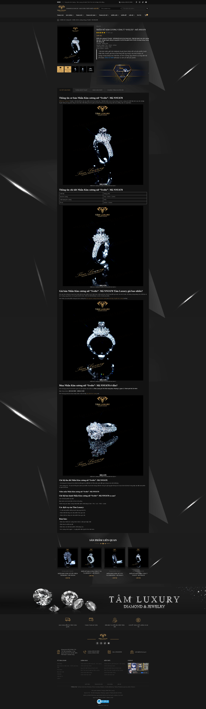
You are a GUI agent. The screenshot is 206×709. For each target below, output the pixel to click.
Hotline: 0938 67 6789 (93, 653)
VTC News (59, 669)
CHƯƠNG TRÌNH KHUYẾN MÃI (115, 90)
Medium (102, 687)
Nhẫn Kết (124, 15)
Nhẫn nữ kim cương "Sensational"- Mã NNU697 (138, 574)
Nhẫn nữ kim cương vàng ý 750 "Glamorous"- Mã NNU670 (68, 572)
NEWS (59, 2)
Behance (111, 687)
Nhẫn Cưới (114, 15)
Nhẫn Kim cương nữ (64, 101)
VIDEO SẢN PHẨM (97, 90)
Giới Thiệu (59, 663)
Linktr (128, 687)
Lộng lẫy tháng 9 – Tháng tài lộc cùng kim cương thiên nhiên (80, 2)
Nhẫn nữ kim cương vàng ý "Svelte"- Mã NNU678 (115, 574)
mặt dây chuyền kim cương (116, 298)
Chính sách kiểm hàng (86, 672)
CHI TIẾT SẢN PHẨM (64, 90)
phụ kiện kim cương (92, 393)
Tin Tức (139, 15)
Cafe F (58, 678)
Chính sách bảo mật (86, 674)
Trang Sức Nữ (103, 15)
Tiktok (116, 687)
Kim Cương (69, 15)
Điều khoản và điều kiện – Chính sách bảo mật (67, 666)
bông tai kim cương (101, 298)
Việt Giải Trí (60, 676)
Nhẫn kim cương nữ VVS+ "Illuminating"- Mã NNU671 (91, 574)
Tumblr (107, 687)
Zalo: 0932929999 (117, 652)
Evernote (84, 687)
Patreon (133, 687)
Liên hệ (131, 15)
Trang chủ (60, 15)
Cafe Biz (59, 674)
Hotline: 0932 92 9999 (93, 651)
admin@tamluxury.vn (140, 652)
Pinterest (89, 687)
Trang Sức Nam (90, 15)
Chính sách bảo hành (86, 665)
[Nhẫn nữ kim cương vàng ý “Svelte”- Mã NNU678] (75, 69)
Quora (125, 687)
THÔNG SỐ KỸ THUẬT (81, 90)
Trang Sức (79, 15)
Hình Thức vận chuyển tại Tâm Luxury (90, 670)
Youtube (97, 687)
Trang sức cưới (99, 684)
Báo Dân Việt (60, 671)
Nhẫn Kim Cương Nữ (65, 20)
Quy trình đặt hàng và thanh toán (89, 668)
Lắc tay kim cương (91, 298)
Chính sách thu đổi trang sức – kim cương (91, 663)
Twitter (79, 687)
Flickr (93, 687)
